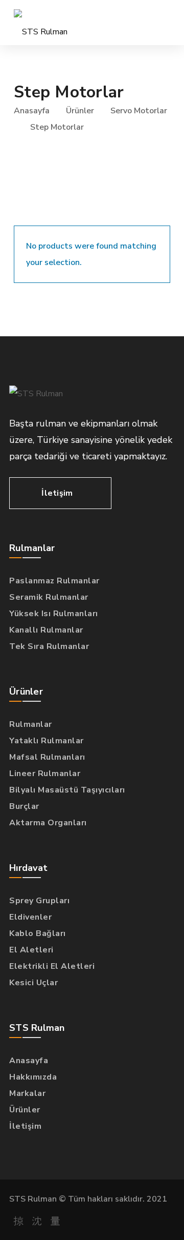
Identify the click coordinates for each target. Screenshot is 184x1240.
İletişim (25, 1126)
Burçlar (24, 806)
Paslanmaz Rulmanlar (54, 580)
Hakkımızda (33, 1077)
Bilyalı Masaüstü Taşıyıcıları (67, 790)
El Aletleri (31, 950)
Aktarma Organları (48, 822)
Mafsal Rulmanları (47, 757)
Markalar (27, 1093)
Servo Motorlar (138, 110)
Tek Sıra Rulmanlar (49, 646)
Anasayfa (32, 110)
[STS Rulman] (40, 22)
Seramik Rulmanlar (48, 597)
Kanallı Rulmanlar (46, 630)
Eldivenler (30, 917)
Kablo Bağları (37, 933)
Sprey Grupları (39, 900)
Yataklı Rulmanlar (46, 740)
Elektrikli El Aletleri (52, 966)
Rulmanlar (30, 724)
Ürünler (80, 110)
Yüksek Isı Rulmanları (53, 613)
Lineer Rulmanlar (44, 773)
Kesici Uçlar (33, 982)
